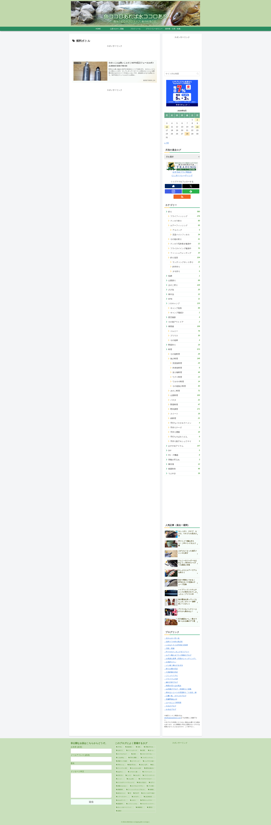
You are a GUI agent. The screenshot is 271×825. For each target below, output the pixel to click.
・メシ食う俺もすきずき (173, 665)
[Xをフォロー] (190, 186)
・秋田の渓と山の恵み (172, 686)
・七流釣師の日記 (171, 672)
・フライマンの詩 (171, 679)
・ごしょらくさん (171, 675)
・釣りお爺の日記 (171, 669)
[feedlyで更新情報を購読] (190, 191)
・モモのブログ (170, 706)
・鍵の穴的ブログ (171, 682)
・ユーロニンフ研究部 (172, 702)
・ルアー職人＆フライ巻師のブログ (177, 655)
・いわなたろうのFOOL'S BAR (176, 645)
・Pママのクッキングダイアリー (176, 652)
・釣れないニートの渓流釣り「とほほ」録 (180, 692)
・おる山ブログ (170, 709)
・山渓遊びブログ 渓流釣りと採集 (177, 689)
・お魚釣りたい (170, 662)
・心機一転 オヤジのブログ (175, 696)
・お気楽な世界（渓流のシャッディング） (180, 658)
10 (167, 127)
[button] (198, 73)
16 (197, 127)
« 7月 (166, 143)
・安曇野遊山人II (170, 699)
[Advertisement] (114, 52)
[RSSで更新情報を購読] (182, 197)
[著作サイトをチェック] (173, 186)
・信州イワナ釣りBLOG (173, 642)
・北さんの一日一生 (172, 638)
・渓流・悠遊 (169, 648)
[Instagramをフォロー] (173, 191)
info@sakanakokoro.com (172, 718)
